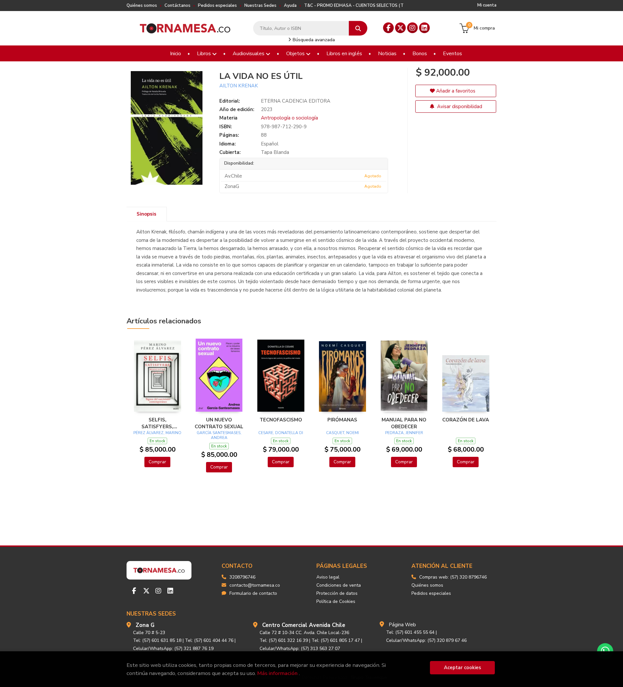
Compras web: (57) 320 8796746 (453, 577)
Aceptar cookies (462, 667)
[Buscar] (358, 28)
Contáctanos (177, 5)
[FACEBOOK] (388, 27)
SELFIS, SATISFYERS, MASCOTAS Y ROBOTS (157, 423)
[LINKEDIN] (424, 27)
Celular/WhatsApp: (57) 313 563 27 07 (300, 648)
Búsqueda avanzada (313, 39)
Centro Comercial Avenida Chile (303, 625)
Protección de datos (337, 593)
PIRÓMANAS (342, 420)
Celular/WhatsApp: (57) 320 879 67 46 (426, 640)
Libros (204, 53)
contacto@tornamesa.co (254, 585)
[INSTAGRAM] (412, 27)
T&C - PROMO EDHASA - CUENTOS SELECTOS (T (354, 5)
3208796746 (242, 577)
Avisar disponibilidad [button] (459, 106)
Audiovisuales (249, 53)
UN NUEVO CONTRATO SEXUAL (219, 423)
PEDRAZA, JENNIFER (404, 432)
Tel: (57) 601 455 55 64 (410, 632)
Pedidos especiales (217, 5)
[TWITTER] (400, 27)
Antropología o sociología (289, 118)
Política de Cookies (335, 601)
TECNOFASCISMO (281, 420)
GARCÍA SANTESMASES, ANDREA (219, 435)
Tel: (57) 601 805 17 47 (336, 640)
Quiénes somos (142, 5)
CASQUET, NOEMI (342, 432)
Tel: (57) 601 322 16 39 (284, 640)
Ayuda (290, 5)
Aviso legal (327, 577)
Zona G (145, 625)
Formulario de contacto (253, 593)
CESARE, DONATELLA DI (280, 432)
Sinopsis (146, 214)
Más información (277, 673)
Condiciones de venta (338, 585)
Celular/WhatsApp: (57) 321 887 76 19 (173, 648)
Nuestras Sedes (260, 5)
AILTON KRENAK (238, 85)
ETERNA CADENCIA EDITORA (295, 101)
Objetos (296, 53)
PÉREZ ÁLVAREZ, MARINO (157, 432)
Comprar (157, 462)
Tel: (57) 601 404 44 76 (209, 640)
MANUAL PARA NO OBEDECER (404, 423)
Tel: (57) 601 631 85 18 (157, 640)
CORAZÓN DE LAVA (465, 420)
